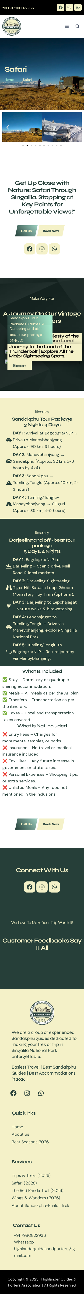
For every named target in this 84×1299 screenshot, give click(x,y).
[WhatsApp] (78, 7)
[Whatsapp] (54, 248)
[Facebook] (60, 7)
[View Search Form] (77, 26)
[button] (7, 127)
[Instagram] (69, 7)
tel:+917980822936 (18, 8)
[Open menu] (66, 26)
